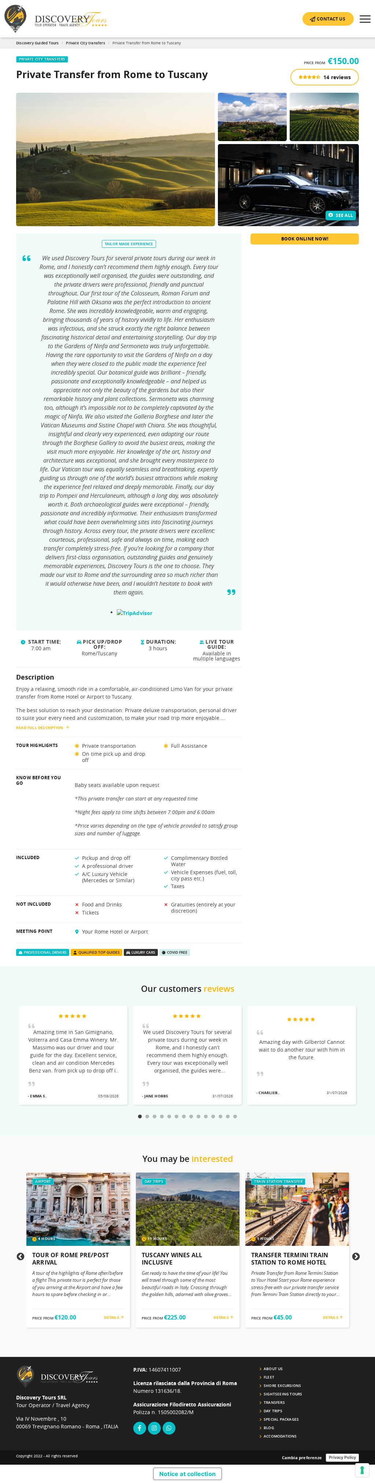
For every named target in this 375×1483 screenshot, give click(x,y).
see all (343, 215)
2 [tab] (147, 1116)
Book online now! (304, 239)
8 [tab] (191, 1116)
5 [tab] (169, 1116)
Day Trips (154, 1181)
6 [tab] (176, 1116)
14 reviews (336, 77)
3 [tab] (154, 1116)
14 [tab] (235, 1116)
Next (355, 1256)
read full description (39, 727)
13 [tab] (227, 1116)
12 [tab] (220, 1116)
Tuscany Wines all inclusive (172, 1258)
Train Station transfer (278, 1181)
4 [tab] (162, 1116)
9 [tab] (198, 1116)
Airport (43, 1181)
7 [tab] (184, 1116)
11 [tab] (213, 1116)
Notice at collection (187, 1474)
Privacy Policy (342, 1457)
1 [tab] (140, 1116)
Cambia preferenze (302, 1457)
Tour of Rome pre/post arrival (70, 1258)
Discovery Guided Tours (37, 43)
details (112, 1317)
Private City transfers (85, 43)
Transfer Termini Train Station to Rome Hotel (289, 1258)
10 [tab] (205, 1116)
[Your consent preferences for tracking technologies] (362, 1470)
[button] (328, 19)
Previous (19, 1256)
